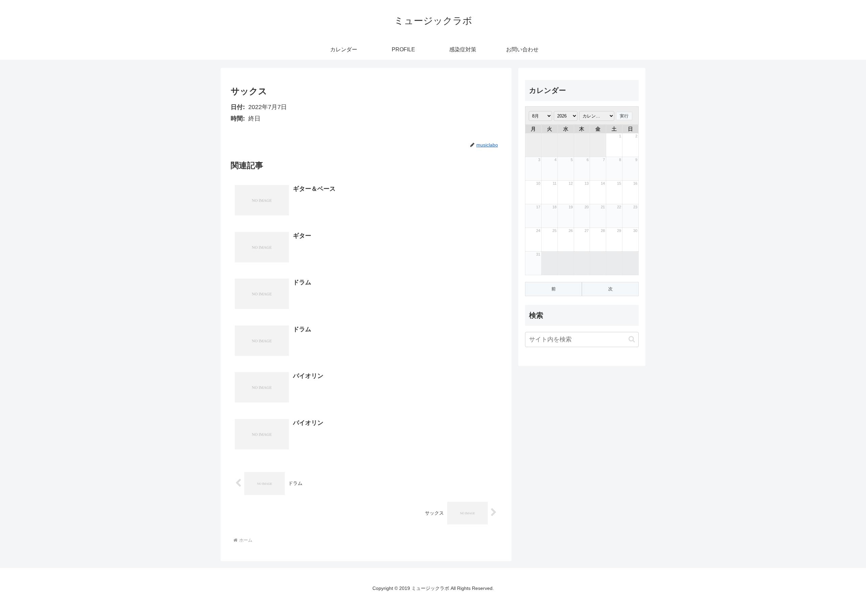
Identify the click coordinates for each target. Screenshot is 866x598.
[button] (632, 339)
